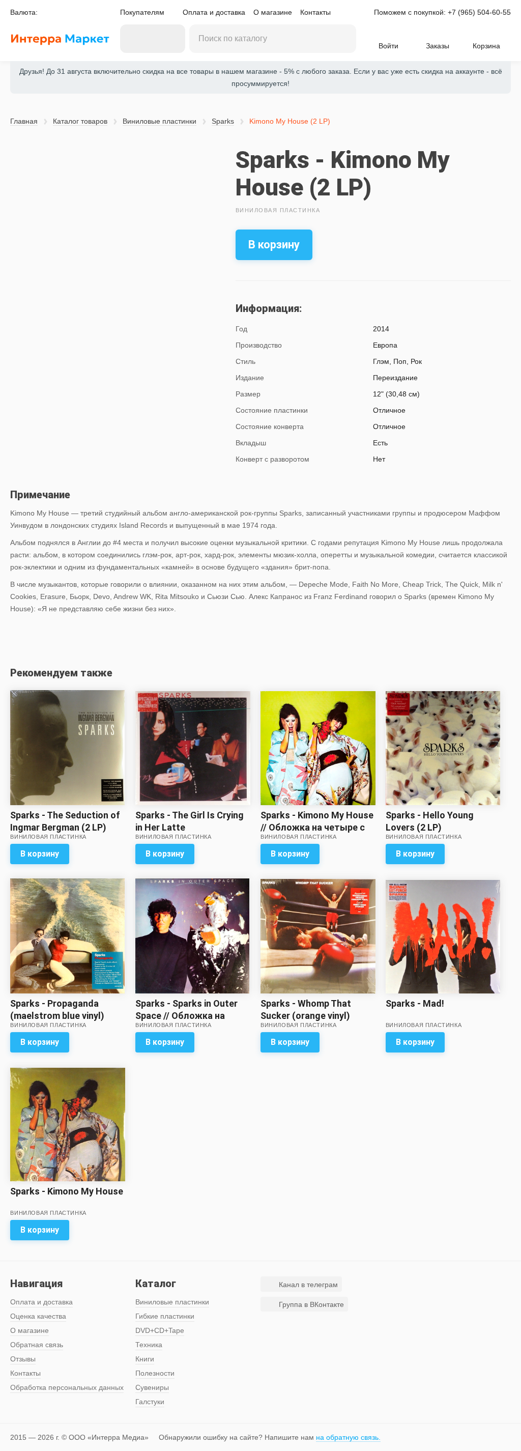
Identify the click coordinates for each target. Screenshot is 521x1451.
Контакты (315, 12)
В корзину (274, 244)
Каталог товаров (80, 121)
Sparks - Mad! (415, 1003)
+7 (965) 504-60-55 (479, 12)
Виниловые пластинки (159, 121)
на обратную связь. (348, 1437)
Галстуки (149, 1402)
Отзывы (23, 1359)
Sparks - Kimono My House (66, 1191)
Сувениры (152, 1387)
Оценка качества (38, 1316)
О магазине (272, 12)
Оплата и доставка (214, 12)
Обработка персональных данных (67, 1387)
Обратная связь (36, 1345)
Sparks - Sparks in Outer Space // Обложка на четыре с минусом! (186, 1015)
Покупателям (142, 12)
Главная (24, 121)
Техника (148, 1345)
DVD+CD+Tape (159, 1330)
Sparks (223, 121)
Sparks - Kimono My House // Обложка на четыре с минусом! (316, 827)
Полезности (155, 1373)
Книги (144, 1359)
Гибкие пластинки (164, 1316)
